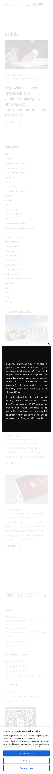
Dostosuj (26, 761)
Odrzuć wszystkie (26, 768)
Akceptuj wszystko (27, 753)
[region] (26, 750)
